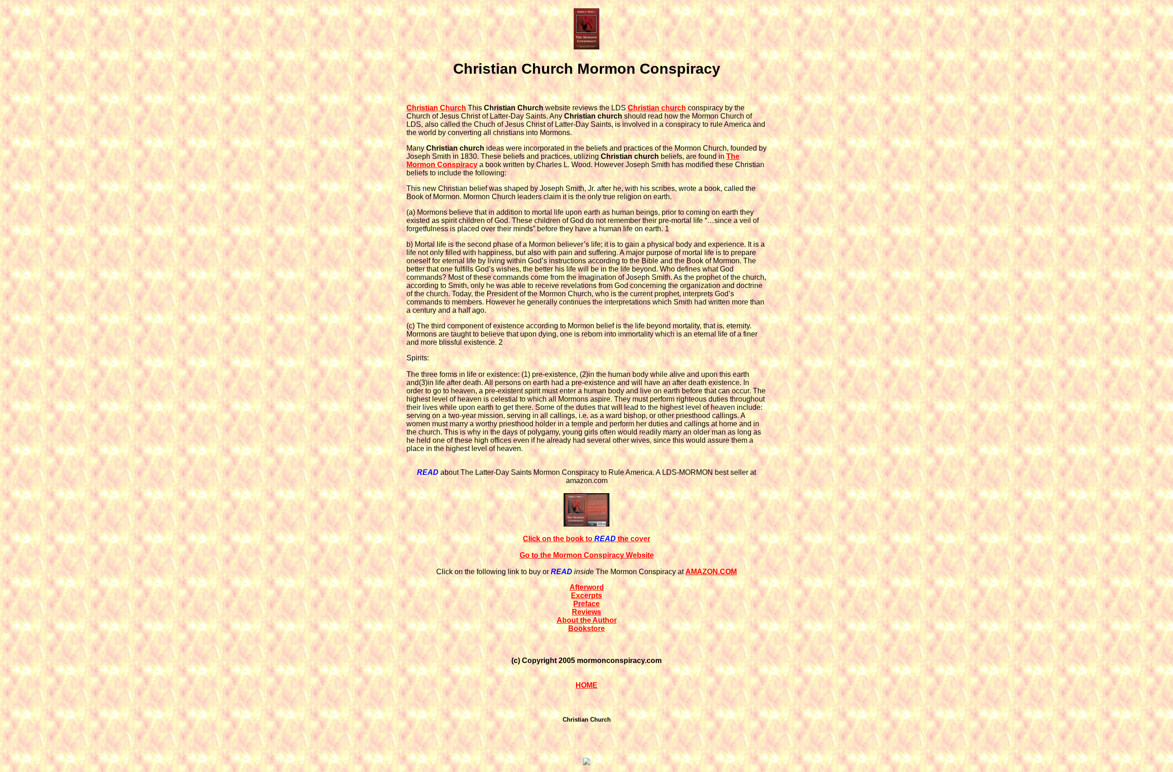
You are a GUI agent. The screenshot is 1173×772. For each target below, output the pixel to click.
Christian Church (436, 108)
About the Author (587, 620)
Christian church (657, 108)
